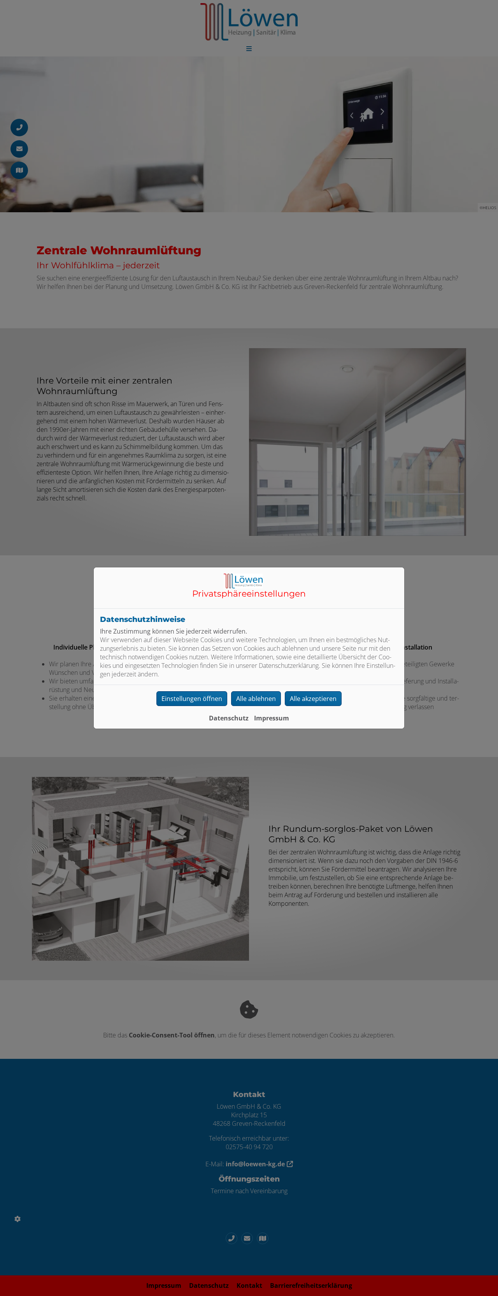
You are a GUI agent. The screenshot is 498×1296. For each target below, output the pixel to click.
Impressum (271, 718)
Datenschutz (229, 718)
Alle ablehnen (256, 698)
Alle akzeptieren (313, 698)
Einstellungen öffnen (191, 698)
